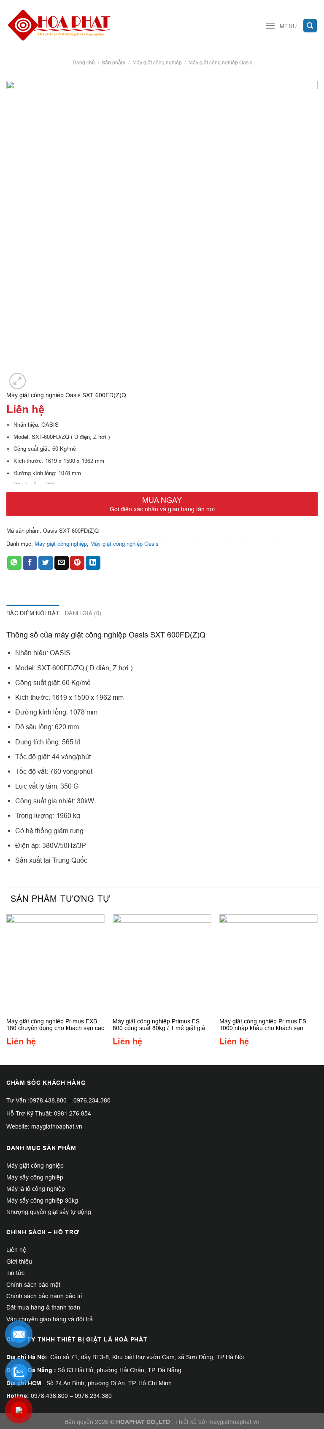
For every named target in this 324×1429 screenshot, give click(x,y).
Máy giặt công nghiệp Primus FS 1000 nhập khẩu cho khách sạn (262, 1024)
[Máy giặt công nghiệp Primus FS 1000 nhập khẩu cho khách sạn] (268, 963)
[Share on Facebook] (30, 563)
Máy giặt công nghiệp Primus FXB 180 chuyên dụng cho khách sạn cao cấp (55, 1024)
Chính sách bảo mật (33, 1284)
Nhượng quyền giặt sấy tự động (48, 1212)
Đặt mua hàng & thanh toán (43, 1307)
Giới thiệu (19, 1261)
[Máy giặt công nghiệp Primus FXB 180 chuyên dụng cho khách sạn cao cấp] (55, 963)
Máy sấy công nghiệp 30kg (42, 1200)
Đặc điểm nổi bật (32, 613)
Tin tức (15, 1273)
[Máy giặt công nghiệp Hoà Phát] (59, 26)
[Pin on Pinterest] (77, 563)
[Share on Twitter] (45, 563)
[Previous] (6, 989)
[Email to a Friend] (61, 563)
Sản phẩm (113, 62)
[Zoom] (17, 381)
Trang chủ (83, 62)
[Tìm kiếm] (310, 26)
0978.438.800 (48, 1100)
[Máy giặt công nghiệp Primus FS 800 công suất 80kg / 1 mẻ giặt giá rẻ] (162, 963)
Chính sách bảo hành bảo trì (44, 1296)
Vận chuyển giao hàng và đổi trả (49, 1319)
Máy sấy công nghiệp (34, 1177)
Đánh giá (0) (83, 613)
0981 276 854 (72, 1113)
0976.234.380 (92, 1100)
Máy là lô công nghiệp (35, 1188)
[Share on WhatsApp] (14, 563)
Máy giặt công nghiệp (157, 62)
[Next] (317, 989)
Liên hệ (16, 1249)
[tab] (32, 613)
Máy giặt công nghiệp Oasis (220, 62)
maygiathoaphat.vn (233, 1421)
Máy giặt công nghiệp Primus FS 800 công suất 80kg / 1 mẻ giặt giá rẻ (159, 1024)
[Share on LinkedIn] (93, 563)
